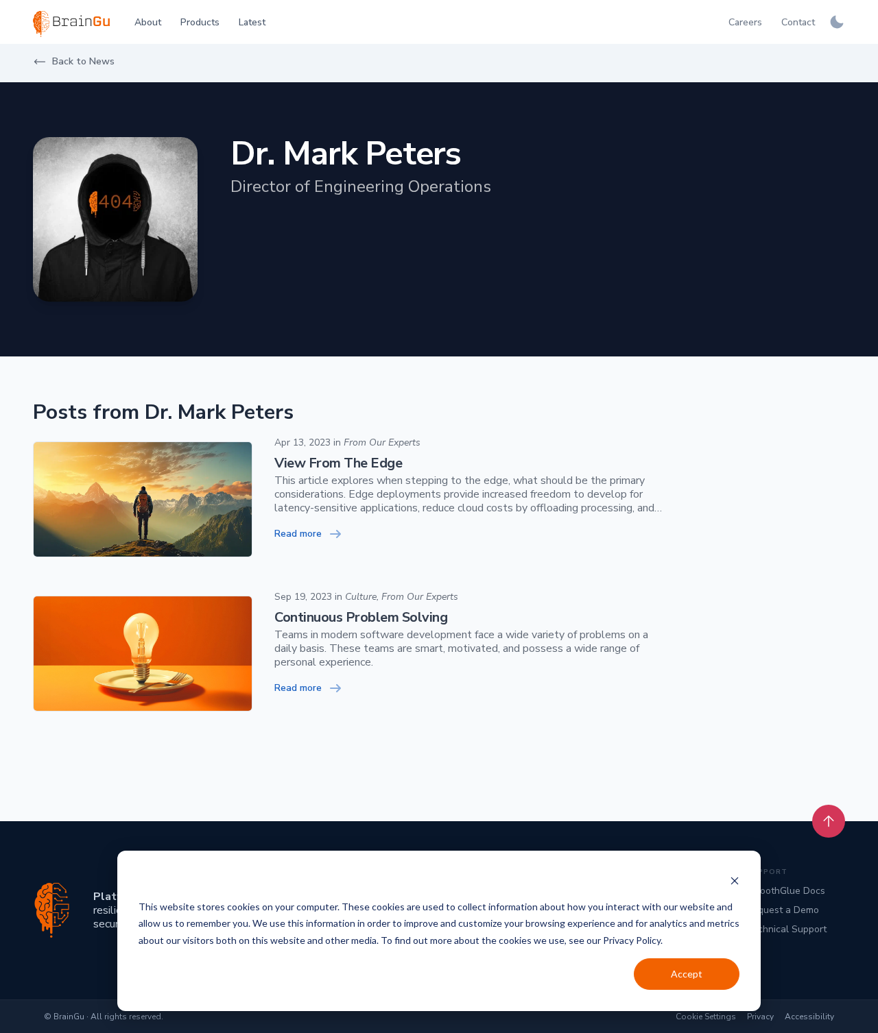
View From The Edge (338, 463)
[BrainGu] (52, 910)
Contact (798, 22)
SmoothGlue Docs (785, 890)
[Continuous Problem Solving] (142, 654)
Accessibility (809, 1016)
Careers (745, 22)
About (147, 22)
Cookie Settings (706, 1016)
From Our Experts (382, 442)
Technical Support (786, 929)
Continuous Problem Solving (360, 617)
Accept (686, 974)
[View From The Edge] (142, 499)
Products (200, 22)
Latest (252, 22)
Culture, (362, 596)
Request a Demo (782, 909)
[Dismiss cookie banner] (734, 880)
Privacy (760, 1016)
